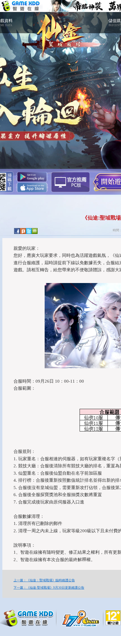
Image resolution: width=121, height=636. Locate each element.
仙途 (60, 32)
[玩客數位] (82, 618)
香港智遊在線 (21, 6)
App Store (32, 187)
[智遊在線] (29, 617)
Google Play (32, 177)
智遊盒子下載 (70, 182)
